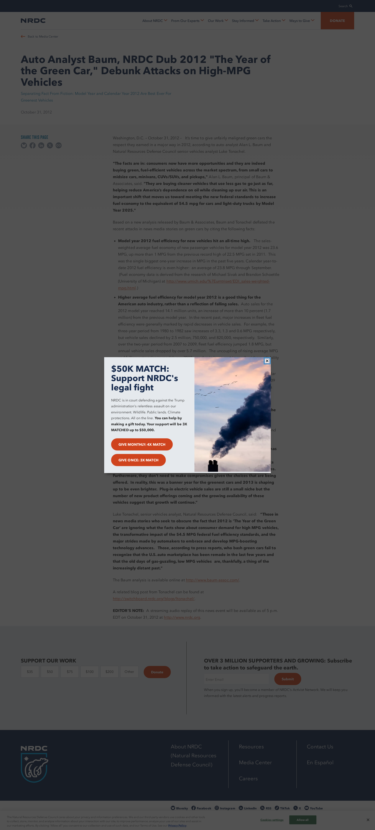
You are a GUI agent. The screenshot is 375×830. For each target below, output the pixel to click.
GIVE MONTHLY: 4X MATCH (141, 444)
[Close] (267, 361)
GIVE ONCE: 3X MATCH (138, 460)
